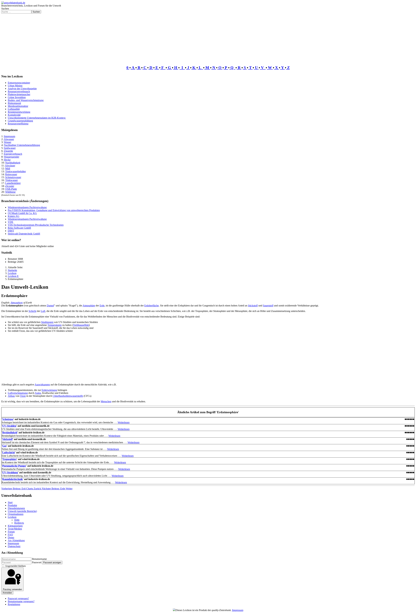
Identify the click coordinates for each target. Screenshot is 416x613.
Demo (11, 537)
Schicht (32, 311)
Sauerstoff (268, 305)
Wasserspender (11, 156)
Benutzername (39, 559)
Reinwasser (11, 174)
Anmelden (7, 593)
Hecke (7, 159)
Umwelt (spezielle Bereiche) (22, 511)
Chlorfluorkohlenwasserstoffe (68, 396)
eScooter (9, 186)
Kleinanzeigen (15, 525)
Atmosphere (17, 302)
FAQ (10, 534)
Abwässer (10, 165)
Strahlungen (47, 322)
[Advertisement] (208, 38)
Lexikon (12, 517)
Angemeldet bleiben (15, 566)
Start (10, 502)
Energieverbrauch (13, 153)
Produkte (12, 505)
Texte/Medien (15, 528)
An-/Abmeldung (16, 540)
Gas (4, 445)
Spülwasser (10, 148)
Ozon (23, 396)
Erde (102, 305)
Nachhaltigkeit (12, 162)
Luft (43, 311)
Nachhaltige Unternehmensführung (22, 145)
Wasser (7, 142)
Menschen (106, 401)
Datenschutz (14, 546)
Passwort (36, 562)
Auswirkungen (42, 384)
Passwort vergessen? (18, 598)
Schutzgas (7, 419)
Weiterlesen (124, 422)
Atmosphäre (89, 305)
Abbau (11, 396)
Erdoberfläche (151, 305)
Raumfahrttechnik (12, 479)
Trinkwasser (11, 180)
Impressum (9, 136)
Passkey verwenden (12, 589)
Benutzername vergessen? (21, 601)
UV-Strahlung (10, 472)
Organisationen (15, 514)
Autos (38, 393)
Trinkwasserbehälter (15, 171)
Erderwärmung (49, 390)
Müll (7, 168)
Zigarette (8, 151)
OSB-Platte (11, 189)
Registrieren (14, 604)
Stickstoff (253, 305)
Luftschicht (8, 452)
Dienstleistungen (16, 508)
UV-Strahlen (9, 425)
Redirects (19, 522)
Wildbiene (10, 192)
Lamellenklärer (13, 183)
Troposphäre (9, 459)
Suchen (5, 8)
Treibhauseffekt (81, 325)
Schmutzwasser (13, 177)
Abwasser (9, 139)
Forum (11, 531)
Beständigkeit (9, 432)
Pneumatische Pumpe (14, 465)
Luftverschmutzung (18, 393)
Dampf (50, 305)
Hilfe (17, 520)
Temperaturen (54, 325)
